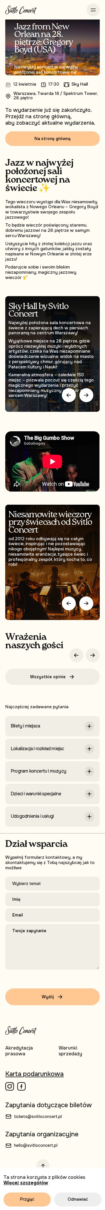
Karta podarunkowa (34, 1074)
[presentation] (69, 603)
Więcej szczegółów (26, 1183)
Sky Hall (79, 84)
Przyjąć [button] (27, 1199)
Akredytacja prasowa (19, 1051)
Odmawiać (78, 1199)
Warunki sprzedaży (70, 1051)
